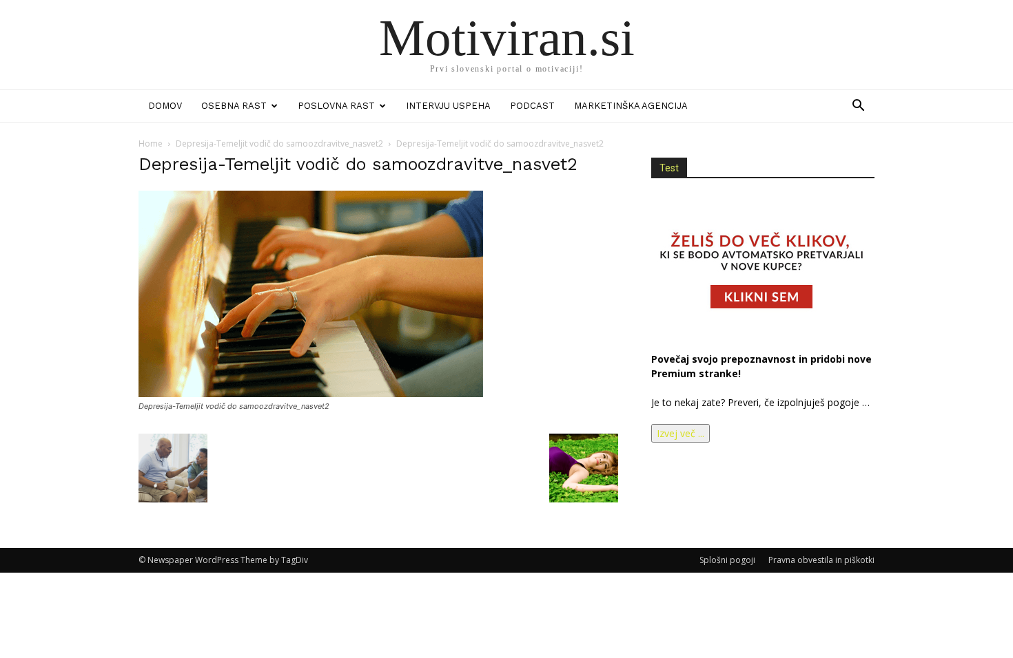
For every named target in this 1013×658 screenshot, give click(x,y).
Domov (165, 105)
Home (151, 143)
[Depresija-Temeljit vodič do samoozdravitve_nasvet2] (311, 393)
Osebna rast (234, 105)
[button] (857, 107)
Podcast (532, 105)
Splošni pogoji (727, 560)
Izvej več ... (680, 433)
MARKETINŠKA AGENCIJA (631, 105)
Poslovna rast (336, 105)
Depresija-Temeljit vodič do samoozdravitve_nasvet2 (279, 143)
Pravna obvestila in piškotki (821, 560)
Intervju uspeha (448, 105)
